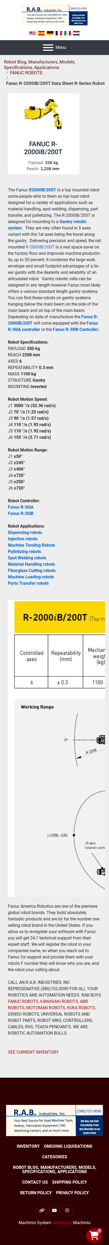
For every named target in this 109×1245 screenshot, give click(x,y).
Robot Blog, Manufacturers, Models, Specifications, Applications (39, 64)
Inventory (28, 1146)
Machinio (81, 1222)
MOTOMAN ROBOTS (45, 1007)
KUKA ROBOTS (81, 1007)
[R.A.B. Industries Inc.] (54, 1120)
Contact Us (35, 1182)
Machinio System (35, 1222)
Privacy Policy (72, 1192)
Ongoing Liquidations (68, 1146)
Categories (54, 1156)
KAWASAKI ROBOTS (59, 1001)
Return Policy (36, 1192)
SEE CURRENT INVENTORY (33, 1052)
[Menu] (48, 47)
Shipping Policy (69, 1182)
